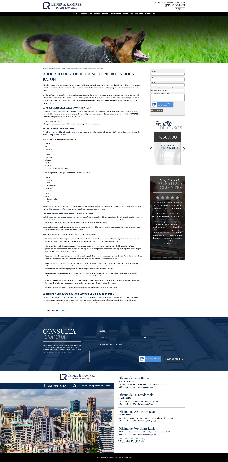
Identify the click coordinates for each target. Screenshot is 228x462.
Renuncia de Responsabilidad (133, 447)
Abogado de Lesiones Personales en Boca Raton (53, 68)
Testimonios (128, 14)
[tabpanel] (167, 215)
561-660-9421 (176, 5)
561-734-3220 (131, 421)
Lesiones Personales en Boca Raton (73, 68)
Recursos (139, 14)
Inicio (75, 14)
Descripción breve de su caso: (160, 93)
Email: (153, 77)
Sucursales (150, 14)
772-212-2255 (131, 434)
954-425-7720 (131, 404)
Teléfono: (153, 82)
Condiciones (157, 359)
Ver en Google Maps (145, 387)
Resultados (116, 14)
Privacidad (160, 105)
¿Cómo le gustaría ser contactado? (162, 88)
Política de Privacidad (146, 447)
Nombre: (153, 71)
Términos (165, 105)
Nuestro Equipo (85, 14)
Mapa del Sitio (121, 447)
